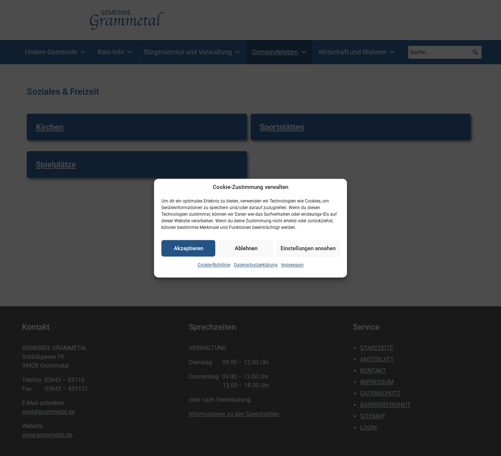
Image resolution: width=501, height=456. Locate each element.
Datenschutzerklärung (256, 264)
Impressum (292, 264)
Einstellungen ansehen (308, 248)
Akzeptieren (188, 248)
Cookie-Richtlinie (214, 264)
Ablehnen (246, 248)
